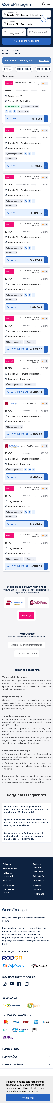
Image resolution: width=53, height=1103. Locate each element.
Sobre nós (8, 864)
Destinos (37, 885)
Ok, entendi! (28, 1097)
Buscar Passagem (29, 41)
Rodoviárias (38, 880)
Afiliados (37, 889)
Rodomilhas (38, 894)
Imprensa (7, 880)
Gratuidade (38, 871)
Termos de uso (10, 868)
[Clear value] (23, 32)
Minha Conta (8, 885)
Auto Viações (39, 876)
